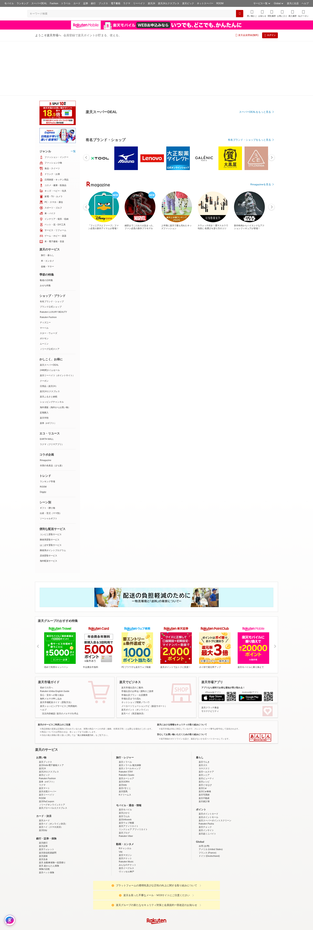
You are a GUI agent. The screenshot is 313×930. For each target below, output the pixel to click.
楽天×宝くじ (125, 733)
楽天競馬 (123, 737)
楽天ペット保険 (46, 818)
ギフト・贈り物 (47, 453)
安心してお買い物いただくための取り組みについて (182, 680)
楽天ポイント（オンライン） (135, 655)
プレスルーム (174, 895)
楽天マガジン (125, 800)
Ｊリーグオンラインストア (52, 750)
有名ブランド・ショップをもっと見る (249, 221)
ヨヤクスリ (204, 714)
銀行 (93, 3)
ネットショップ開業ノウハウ (135, 647)
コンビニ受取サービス (51, 480)
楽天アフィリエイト (128, 771)
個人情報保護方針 (204, 895)
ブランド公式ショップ (51, 252)
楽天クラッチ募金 (210, 653)
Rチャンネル (125, 794)
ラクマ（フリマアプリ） (52, 389)
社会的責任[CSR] (157, 895)
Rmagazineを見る (260, 424)
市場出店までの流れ (131, 644)
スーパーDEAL (39, 3)
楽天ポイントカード (208, 759)
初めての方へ (46, 633)
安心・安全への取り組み (52, 640)
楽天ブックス (45, 707)
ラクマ (126, 3)
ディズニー (45, 268)
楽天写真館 (204, 740)
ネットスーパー (205, 3)
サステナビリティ (210, 656)
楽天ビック (188, 3)
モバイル (9, 3)
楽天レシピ (204, 727)
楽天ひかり (124, 758)
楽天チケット (125, 804)
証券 (85, 3)
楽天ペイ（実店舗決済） (133, 659)
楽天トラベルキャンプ (130, 714)
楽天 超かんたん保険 (49, 811)
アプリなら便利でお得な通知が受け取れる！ (223, 633)
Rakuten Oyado (126, 720)
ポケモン (44, 284)
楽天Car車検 (205, 737)
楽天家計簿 (204, 747)
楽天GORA (124, 727)
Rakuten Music (126, 807)
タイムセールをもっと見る (256, 321)
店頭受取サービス (48, 501)
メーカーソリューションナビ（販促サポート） (144, 651)
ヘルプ (305, 3)
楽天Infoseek (125, 765)
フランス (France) (207, 798)
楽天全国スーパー (47, 737)
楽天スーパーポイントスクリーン (215, 766)
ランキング (22, 3)
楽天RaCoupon (46, 747)
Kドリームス (125, 740)
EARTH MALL (47, 384)
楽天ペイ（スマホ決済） (51, 772)
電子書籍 (115, 3)
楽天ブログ (124, 778)
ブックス (103, 3)
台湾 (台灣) (204, 791)
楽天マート (44, 733)
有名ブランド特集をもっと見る (253, 377)
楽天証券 (43, 791)
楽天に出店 (293, 3)
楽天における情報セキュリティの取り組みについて (182, 670)
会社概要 (104, 895)
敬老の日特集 (46, 225)
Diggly (43, 437)
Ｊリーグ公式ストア (49, 294)
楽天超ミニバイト (207, 779)
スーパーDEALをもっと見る (255, 93)
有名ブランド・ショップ (52, 247)
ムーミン (44, 289)
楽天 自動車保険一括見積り (52, 808)
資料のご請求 (146, 636)
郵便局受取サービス (49, 485)
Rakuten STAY (126, 717)
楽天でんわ (124, 761)
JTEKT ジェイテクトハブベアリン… (218, 299)
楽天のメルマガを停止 (67, 659)
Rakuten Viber (126, 781)
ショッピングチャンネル (52, 347)
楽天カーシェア (126, 724)
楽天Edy (43, 775)
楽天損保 (43, 801)
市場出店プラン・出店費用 (134, 640)
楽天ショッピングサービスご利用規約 (58, 651)
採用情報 (188, 895)
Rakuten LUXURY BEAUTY (53, 257)
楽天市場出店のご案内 (132, 633)
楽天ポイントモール (208, 762)
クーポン (44, 326)
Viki (120, 797)
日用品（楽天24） (49, 331)
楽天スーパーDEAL (49, 310)
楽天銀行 (43, 788)
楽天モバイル (125, 755)
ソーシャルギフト (48, 464)
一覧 (73, 96)
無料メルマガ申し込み (51, 644)
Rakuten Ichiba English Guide (54, 636)
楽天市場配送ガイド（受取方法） (56, 647)
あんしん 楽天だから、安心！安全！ (260, 683)
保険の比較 (44, 814)
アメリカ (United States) (211, 794)
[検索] (239, 13)
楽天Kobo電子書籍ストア (51, 710)
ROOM (220, 3)
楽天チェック (205, 772)
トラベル (65, 3)
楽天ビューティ (206, 724)
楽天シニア (204, 720)
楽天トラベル (125, 707)
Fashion (54, 3)
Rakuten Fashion (48, 262)
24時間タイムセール (50, 315)
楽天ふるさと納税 (48, 342)
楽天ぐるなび (205, 730)
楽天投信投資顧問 (47, 798)
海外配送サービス (48, 506)
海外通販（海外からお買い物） (55, 353)
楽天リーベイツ (46, 740)
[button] (262, 13)
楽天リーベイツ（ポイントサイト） (57, 321)
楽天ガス (203, 710)
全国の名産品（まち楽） (52, 411)
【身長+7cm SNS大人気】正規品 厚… (138, 299)
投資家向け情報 (119, 895)
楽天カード (44, 766)
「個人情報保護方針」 (85, 680)
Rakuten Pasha (206, 769)
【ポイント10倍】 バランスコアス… (157, 299)
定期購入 (44, 358)
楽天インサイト (206, 775)
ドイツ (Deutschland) (209, 801)
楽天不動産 (204, 743)
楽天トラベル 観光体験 (130, 710)
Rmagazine (45, 405)
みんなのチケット (127, 810)
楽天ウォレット (46, 794)
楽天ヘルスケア (206, 717)
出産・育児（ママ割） (51, 458)
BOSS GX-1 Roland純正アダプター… (239, 299)
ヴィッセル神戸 (126, 817)
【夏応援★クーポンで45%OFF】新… (258, 299)
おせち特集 (45, 231)
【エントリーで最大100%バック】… (197, 299)
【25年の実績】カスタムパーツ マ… (177, 299)
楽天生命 (43, 804)
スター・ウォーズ (48, 278)
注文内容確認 (48, 659)
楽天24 (151, 3)
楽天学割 (44, 363)
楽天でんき (204, 707)
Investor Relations (137, 895)
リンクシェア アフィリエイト (133, 775)
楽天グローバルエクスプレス (53, 753)
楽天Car (203, 733)
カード (76, 3)
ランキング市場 (47, 427)
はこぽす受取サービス (51, 490)
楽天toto (123, 730)
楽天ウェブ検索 (126, 768)
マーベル (44, 273)
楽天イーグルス (126, 813)
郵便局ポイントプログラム (53, 496)
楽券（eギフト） (48, 368)
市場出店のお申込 (130, 636)
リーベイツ (139, 3)
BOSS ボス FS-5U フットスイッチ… (97, 299)
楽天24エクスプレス (168, 3)
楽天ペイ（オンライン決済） (53, 769)
